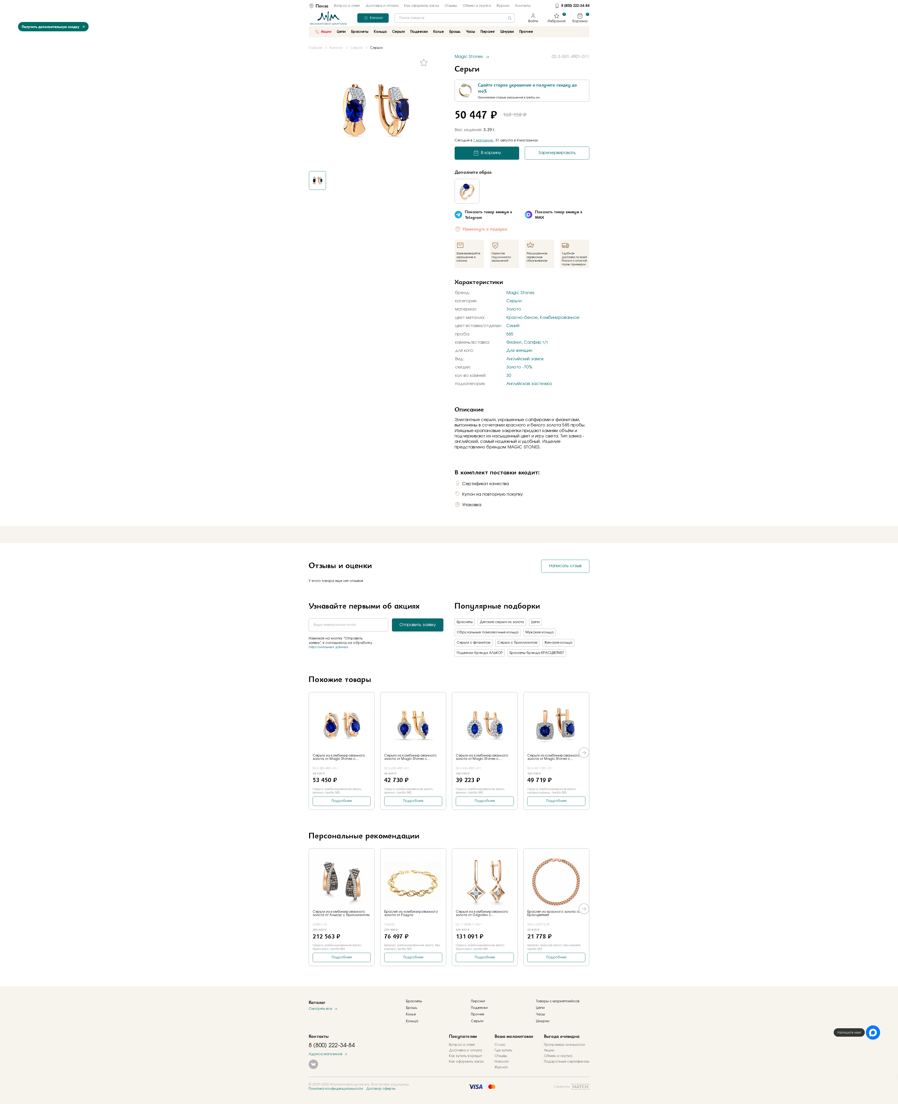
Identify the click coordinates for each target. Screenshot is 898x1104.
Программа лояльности (564, 1044)
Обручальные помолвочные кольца (487, 632)
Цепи (535, 622)
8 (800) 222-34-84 (575, 5)
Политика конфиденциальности (336, 1088)
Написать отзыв (565, 566)
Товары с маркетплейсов (557, 1001)
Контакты (523, 5)
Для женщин (519, 351)
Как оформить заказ (421, 5)
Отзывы (451, 5)
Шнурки (507, 31)
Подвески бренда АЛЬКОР (480, 653)
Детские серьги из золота (502, 622)
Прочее (526, 31)
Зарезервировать (557, 153)
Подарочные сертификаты (566, 1061)
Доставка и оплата (382, 5)
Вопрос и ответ (347, 5)
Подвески (479, 1008)
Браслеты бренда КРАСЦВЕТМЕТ (537, 653)
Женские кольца (558, 642)
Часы (540, 1014)
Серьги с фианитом (473, 642)
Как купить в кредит (465, 1056)
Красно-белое (522, 318)
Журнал (503, 5)
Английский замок (525, 359)
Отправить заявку (417, 625)
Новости (502, 1061)
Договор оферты (380, 1088)
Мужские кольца (539, 632)
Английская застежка (529, 384)
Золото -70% (519, 367)
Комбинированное (559, 318)
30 (508, 376)
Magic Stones (520, 293)
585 (510, 334)
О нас (500, 1044)
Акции (326, 31)
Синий (512, 326)
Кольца (412, 1021)
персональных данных (328, 647)
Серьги (513, 301)
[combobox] (454, 18)
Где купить (503, 1050)
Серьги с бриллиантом (517, 642)
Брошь (411, 1008)
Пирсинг (488, 31)
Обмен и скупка (477, 5)
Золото (513, 309)
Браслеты (465, 622)
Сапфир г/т (536, 342)
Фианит (514, 342)
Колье (411, 1014)
